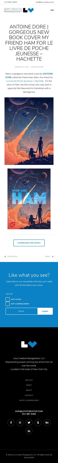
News (29, 385)
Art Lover (16, 299)
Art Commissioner (20, 304)
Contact (29, 395)
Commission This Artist (29, 243)
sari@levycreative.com (45, 2)
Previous (12, 256)
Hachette (39, 81)
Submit (45, 311)
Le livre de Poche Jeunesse (19, 81)
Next (48, 256)
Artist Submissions (29, 400)
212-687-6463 (10, 2)
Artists (29, 380)
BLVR (32, 457)
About (29, 390)
